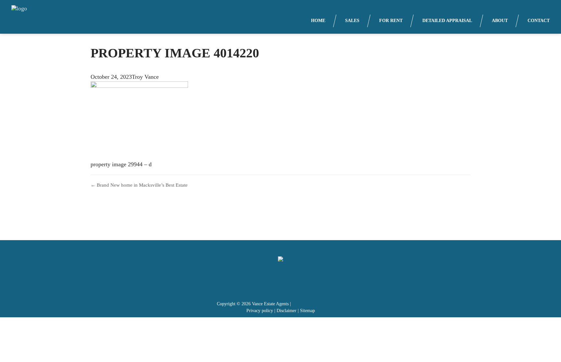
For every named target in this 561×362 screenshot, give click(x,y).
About (500, 20)
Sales (352, 20)
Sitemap (307, 310)
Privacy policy (259, 310)
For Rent (391, 20)
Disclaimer (286, 310)
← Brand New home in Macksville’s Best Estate (139, 185)
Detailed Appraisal (447, 20)
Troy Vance (145, 77)
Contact (539, 20)
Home (318, 20)
